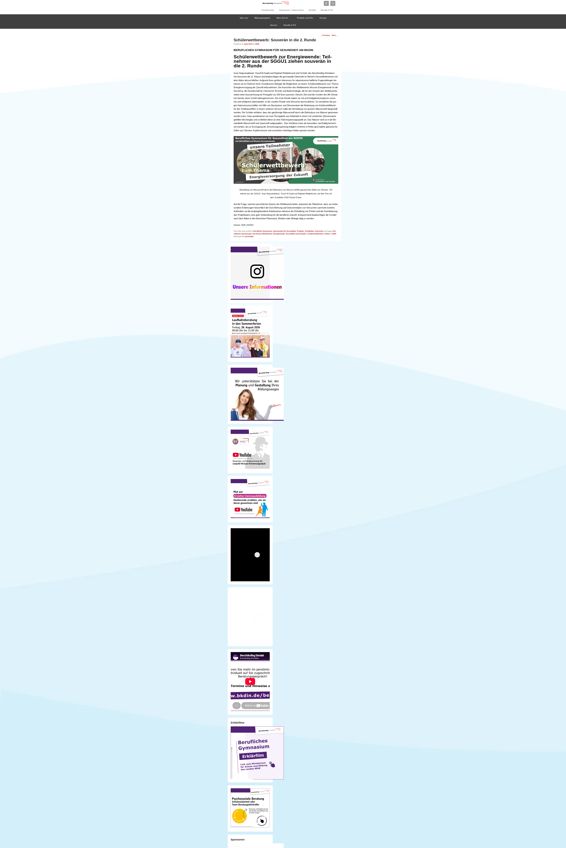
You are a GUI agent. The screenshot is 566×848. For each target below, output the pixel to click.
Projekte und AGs (305, 18)
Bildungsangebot (262, 18)
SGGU (327, 234)
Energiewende (279, 234)
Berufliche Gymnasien (262, 231)
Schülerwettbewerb (315, 234)
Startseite (319, 231)
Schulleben (309, 231)
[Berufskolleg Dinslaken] (276, 3)
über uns (244, 18)
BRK (257, 44)
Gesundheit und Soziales (296, 234)
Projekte (300, 231)
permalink (249, 236)
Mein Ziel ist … (283, 18)
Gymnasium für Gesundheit (284, 231)
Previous (325, 35)
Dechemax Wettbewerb (262, 234)
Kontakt (312, 10)
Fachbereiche (267, 10)
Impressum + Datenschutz (291, 10)
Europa (323, 18)
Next (335, 35)
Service (273, 25)
